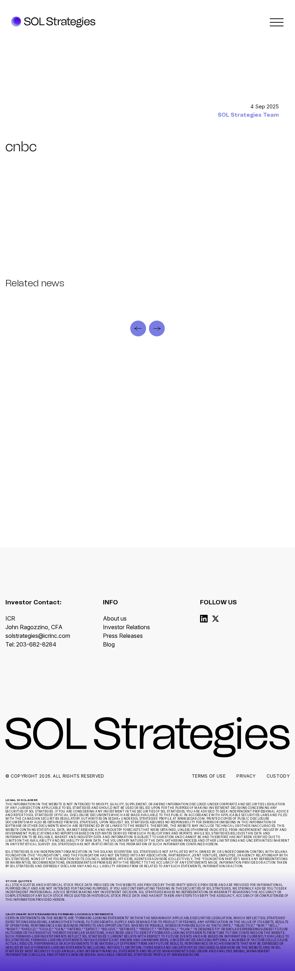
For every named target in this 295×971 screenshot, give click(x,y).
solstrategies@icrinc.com (37, 635)
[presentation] (138, 328)
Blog (109, 644)
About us (115, 618)
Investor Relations (126, 627)
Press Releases (123, 635)
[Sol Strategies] (53, 22)
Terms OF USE (209, 776)
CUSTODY (278, 776)
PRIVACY (245, 776)
